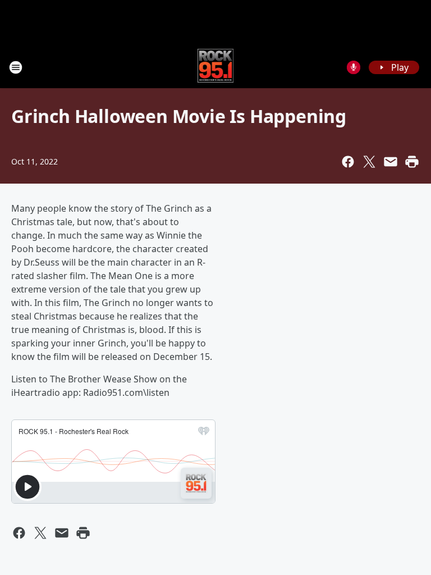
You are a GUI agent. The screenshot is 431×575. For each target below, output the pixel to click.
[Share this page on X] (369, 162)
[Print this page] (412, 162)
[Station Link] (216, 67)
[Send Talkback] (353, 67)
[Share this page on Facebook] (348, 162)
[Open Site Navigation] (15, 67)
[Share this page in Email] (390, 162)
